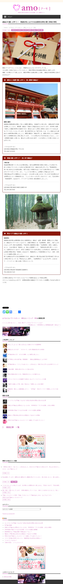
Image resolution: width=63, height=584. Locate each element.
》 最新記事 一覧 (10, 427)
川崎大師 (14, 30)
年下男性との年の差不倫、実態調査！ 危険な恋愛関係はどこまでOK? (28, 359)
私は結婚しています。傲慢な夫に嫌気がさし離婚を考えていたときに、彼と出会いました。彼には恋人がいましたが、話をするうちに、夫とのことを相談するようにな (31, 477)
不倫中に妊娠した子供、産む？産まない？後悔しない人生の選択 (25, 384)
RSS (5, 518)
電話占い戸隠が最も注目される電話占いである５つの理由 (24, 415)
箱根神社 (30, 30)
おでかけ (11, 27)
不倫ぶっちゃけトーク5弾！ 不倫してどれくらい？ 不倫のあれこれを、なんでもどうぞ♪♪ (27, 495)
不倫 (12, 481)
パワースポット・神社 (20, 27)
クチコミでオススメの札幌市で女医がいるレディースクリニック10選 (27, 379)
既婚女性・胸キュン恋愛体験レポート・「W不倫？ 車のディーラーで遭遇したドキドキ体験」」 (33, 389)
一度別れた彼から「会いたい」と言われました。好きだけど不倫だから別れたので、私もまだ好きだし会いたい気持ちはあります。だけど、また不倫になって (31, 468)
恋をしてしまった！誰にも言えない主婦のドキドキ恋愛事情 (24, 344)
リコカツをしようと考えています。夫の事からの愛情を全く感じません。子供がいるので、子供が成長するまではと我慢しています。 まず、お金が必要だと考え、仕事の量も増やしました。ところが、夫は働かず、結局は (31, 485)
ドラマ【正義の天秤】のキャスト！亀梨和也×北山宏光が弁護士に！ (23, 538)
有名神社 (19, 30)
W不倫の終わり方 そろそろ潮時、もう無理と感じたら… (24, 354)
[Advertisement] (14, 294)
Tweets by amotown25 (8, 513)
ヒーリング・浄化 (31, 27)
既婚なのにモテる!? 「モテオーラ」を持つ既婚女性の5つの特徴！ (26, 349)
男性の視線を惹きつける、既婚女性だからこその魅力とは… (24, 374)
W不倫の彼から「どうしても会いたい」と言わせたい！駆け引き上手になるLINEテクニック (33, 364)
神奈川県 (25, 30)
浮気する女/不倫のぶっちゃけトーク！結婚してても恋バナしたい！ (26, 420)
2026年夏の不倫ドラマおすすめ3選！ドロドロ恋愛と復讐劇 (24, 410)
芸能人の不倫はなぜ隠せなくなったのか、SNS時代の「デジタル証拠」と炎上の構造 (31, 405)
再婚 (16, 481)
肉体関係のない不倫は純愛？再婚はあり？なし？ (18, 531)
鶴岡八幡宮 (40, 30)
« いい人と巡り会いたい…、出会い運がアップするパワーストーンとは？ (22, 322)
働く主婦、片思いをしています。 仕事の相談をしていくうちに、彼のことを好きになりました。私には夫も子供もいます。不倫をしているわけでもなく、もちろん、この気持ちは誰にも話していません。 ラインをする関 (31, 490)
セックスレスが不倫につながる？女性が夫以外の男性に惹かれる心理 (27, 400)
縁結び (34, 30)
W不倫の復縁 (8, 525)
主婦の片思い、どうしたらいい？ (14, 542)
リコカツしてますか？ (11, 540)
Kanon (6, 27)
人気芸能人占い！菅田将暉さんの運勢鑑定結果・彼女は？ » (44, 325)
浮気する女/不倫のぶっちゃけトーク (12, 497)
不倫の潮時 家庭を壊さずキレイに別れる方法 (21, 369)
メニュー (10, 16)
